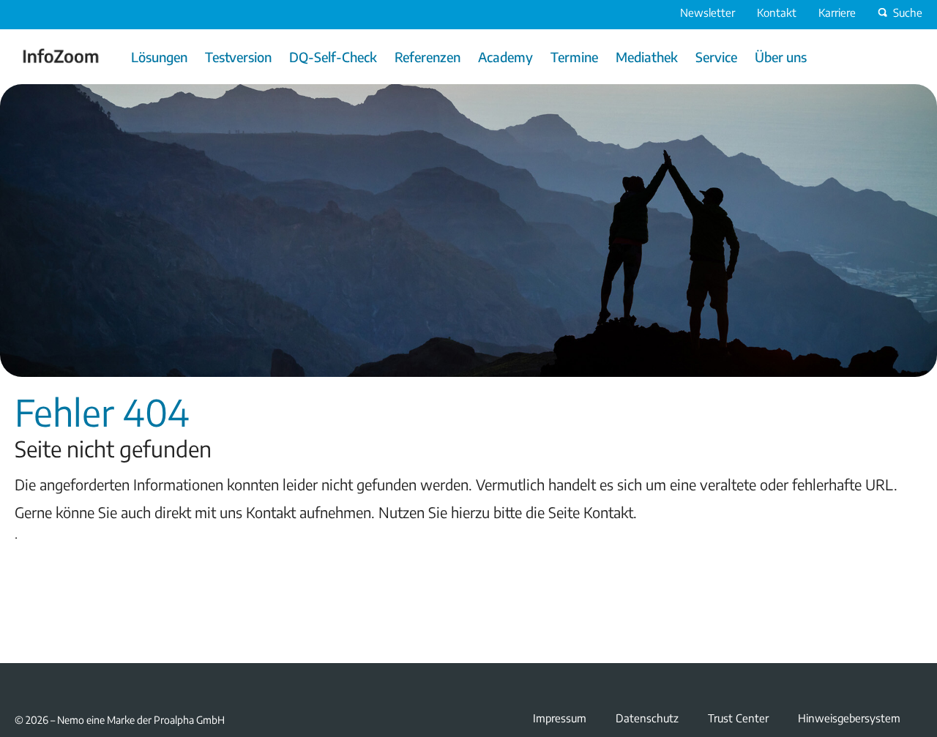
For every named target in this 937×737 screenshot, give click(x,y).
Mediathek (647, 56)
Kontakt (776, 12)
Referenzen (427, 56)
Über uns (781, 56)
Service (716, 56)
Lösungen (159, 56)
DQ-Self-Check (333, 56)
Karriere (837, 12)
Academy (505, 56)
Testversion (238, 56)
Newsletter (707, 12)
